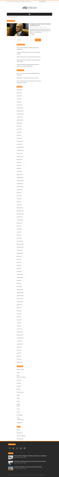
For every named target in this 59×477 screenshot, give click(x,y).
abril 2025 (19, 135)
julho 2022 (19, 226)
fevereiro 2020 (20, 289)
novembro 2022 (20, 213)
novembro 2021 (20, 247)
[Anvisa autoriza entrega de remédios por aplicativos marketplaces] (10, 457)
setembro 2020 (20, 277)
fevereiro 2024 (20, 174)
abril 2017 (19, 356)
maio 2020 (19, 280)
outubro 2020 (20, 274)
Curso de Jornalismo (16, 1)
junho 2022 (19, 229)
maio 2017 (19, 353)
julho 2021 (19, 259)
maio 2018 (19, 322)
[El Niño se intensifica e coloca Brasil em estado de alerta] (10, 468)
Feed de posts (20, 432)
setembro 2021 (20, 253)
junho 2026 (19, 95)
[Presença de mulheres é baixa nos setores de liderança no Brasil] (10, 462)
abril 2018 (19, 326)
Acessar (18, 429)
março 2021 (19, 271)
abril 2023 (19, 201)
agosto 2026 (19, 89)
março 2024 (19, 171)
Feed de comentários (21, 435)
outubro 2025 (20, 117)
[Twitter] (41, 1)
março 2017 (19, 359)
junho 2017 (19, 350)
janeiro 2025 (19, 144)
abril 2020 (19, 283)
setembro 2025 (20, 120)
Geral (18, 375)
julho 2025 (19, 126)
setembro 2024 (20, 156)
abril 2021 (19, 268)
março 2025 (19, 138)
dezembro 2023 (20, 177)
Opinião (18, 404)
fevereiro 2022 (20, 241)
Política (18, 395)
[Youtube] (20, 448)
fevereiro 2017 (20, 362)
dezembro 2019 (20, 292)
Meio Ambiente (20, 392)
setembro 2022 (20, 220)
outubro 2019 (20, 298)
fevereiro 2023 (20, 207)
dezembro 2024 (20, 147)
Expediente (23, 1)
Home (8, 1)
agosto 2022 (19, 223)
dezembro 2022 (20, 210)
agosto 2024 (19, 159)
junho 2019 (19, 310)
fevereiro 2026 (20, 108)
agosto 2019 (19, 304)
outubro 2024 (20, 153)
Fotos (11, 1)
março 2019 (19, 319)
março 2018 (19, 329)
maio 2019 (19, 313)
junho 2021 (19, 262)
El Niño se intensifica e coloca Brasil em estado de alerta (29, 57)
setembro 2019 (20, 301)
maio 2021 (19, 265)
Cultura (18, 372)
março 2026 (19, 105)
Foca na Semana (20, 419)
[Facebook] (39, 1)
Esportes (19, 389)
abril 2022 (19, 235)
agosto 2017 (19, 347)
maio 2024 (19, 165)
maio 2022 (19, 232)
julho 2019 (19, 307)
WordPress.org (20, 439)
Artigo (18, 406)
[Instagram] (44, 1)
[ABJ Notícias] (29, 8)
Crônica (18, 412)
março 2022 (19, 238)
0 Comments (43, 27)
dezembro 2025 (20, 111)
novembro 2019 (20, 295)
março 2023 (19, 204)
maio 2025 (19, 132)
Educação (19, 383)
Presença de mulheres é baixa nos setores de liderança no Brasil (30, 461)
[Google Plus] (17, 448)
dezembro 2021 (20, 244)
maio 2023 (19, 198)
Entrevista (19, 386)
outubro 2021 (20, 250)
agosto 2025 (19, 123)
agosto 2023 (19, 189)
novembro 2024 (20, 150)
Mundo (18, 401)
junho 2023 (19, 195)
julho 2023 (19, 192)
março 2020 (19, 286)
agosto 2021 (19, 256)
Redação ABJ (19, 422)
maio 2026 (19, 98)
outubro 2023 (20, 183)
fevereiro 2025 (20, 141)
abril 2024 (19, 168)
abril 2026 (19, 101)
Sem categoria (20, 415)
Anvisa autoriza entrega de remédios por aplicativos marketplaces (30, 455)
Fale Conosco (28, 1)
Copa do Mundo (20, 369)
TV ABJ (18, 418)
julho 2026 (19, 92)
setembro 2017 (20, 344)
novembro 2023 (20, 180)
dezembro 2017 (20, 335)
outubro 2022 (20, 217)
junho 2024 (19, 162)
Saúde (18, 398)
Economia (19, 380)
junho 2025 (19, 129)
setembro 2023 (20, 186)
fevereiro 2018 (20, 332)
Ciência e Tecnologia (21, 377)
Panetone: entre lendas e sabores (31, 78)
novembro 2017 (20, 338)
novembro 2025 (20, 114)
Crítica (18, 409)
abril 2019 (19, 316)
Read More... (32, 34)
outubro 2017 (20, 341)
